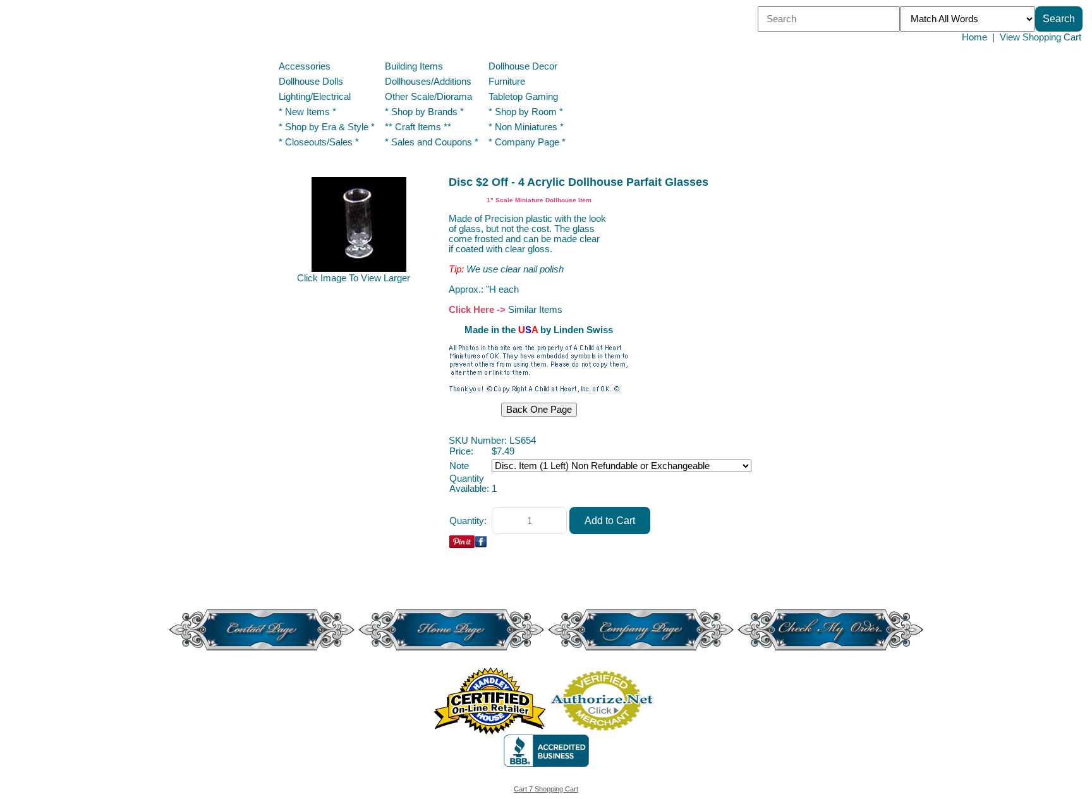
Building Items (414, 66)
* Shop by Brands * (424, 112)
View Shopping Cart (1040, 37)
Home (974, 37)
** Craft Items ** (418, 127)
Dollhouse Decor (522, 66)
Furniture (506, 81)
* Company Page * (527, 142)
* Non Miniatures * (526, 127)
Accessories (305, 66)
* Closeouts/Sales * (319, 142)
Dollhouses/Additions (428, 81)
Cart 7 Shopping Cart (546, 789)
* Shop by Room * (525, 112)
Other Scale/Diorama (428, 97)
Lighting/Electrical (316, 97)
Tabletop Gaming (523, 97)
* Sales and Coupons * (431, 142)
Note (459, 466)
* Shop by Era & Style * (327, 127)
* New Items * (307, 112)
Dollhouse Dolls (311, 81)
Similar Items (535, 310)
